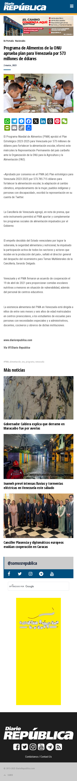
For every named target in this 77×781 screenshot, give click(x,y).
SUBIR (10, 775)
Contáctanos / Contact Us (38, 756)
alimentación (15, 362)
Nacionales (20, 40)
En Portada (9, 40)
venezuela (39, 362)
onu (23, 362)
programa (30, 362)
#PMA (6, 362)
